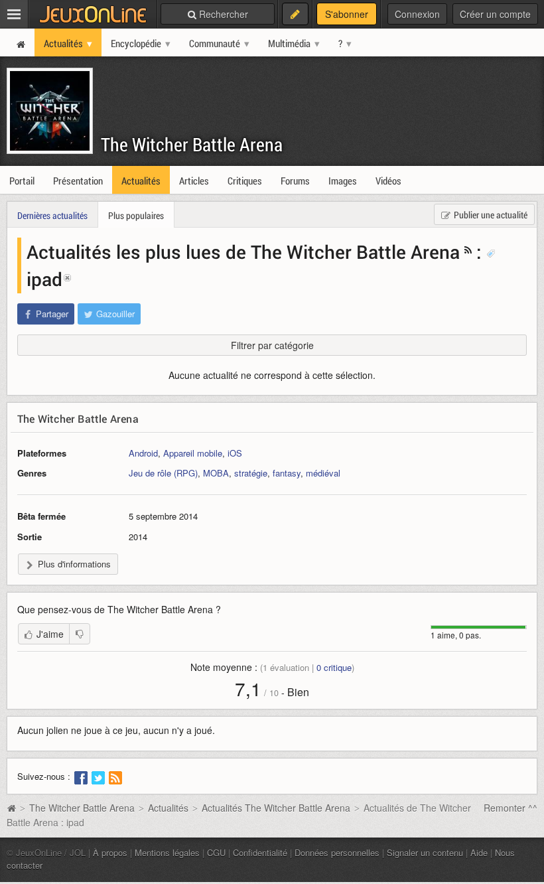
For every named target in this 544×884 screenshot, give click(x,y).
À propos (110, 852)
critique (334, 667)
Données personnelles (337, 852)
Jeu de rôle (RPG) (163, 473)
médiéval (323, 473)
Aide (479, 852)
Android (143, 453)
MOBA (216, 473)
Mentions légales (167, 852)
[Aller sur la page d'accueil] (11, 807)
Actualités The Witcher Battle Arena (276, 807)
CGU (216, 852)
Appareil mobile (192, 453)
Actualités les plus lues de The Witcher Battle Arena (243, 251)
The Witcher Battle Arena (192, 144)
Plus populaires (136, 215)
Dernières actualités (52, 215)
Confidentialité (260, 852)
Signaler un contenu (425, 852)
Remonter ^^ (510, 807)
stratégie (250, 473)
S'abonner (346, 14)
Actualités (168, 807)
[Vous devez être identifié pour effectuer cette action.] (79, 633)
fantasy (287, 473)
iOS (235, 453)
